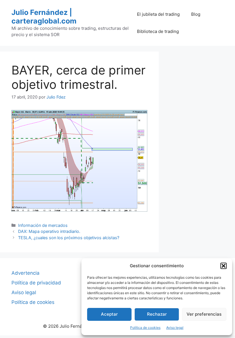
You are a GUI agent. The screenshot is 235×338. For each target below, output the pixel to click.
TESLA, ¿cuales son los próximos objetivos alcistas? (68, 237)
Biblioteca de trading (158, 31)
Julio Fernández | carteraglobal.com (44, 16)
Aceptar (109, 314)
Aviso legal (174, 327)
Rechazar (157, 314)
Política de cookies (145, 327)
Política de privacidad (36, 283)
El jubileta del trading (158, 14)
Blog (195, 14)
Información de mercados (43, 225)
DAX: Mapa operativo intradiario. (49, 231)
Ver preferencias (204, 314)
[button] (223, 266)
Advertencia (25, 273)
